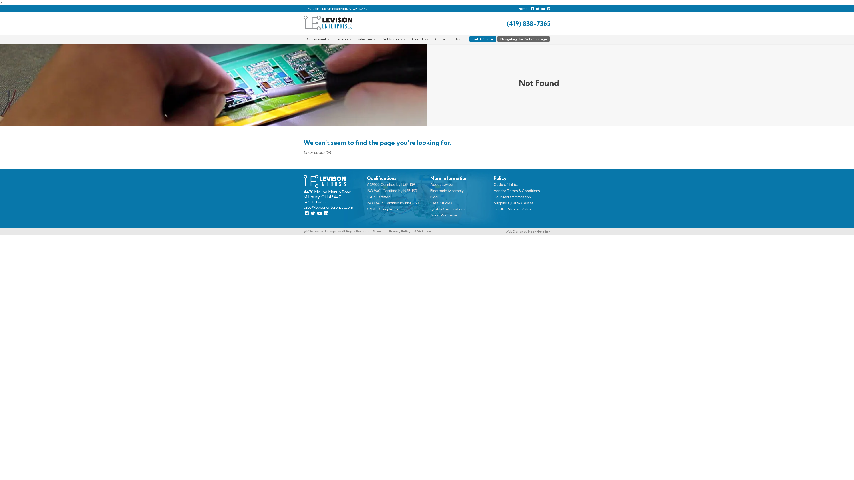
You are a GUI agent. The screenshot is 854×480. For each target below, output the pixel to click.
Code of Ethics (506, 184)
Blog (458, 39)
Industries (365, 39)
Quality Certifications (447, 209)
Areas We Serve (443, 215)
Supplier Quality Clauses (513, 203)
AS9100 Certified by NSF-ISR (391, 184)
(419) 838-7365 (528, 23)
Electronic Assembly (447, 190)
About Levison (442, 184)
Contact (441, 39)
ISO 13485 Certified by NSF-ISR (393, 203)
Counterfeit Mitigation (512, 197)
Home (523, 8)
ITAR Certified (379, 197)
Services (342, 39)
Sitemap (379, 231)
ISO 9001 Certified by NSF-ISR (392, 190)
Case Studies (441, 203)
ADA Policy (422, 231)
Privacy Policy (400, 231)
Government (316, 39)
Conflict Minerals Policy (512, 209)
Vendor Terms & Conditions (517, 190)
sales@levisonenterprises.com (328, 207)
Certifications (391, 39)
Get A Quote (482, 39)
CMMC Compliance (383, 209)
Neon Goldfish (539, 231)
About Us (418, 39)
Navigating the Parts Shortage (523, 39)
